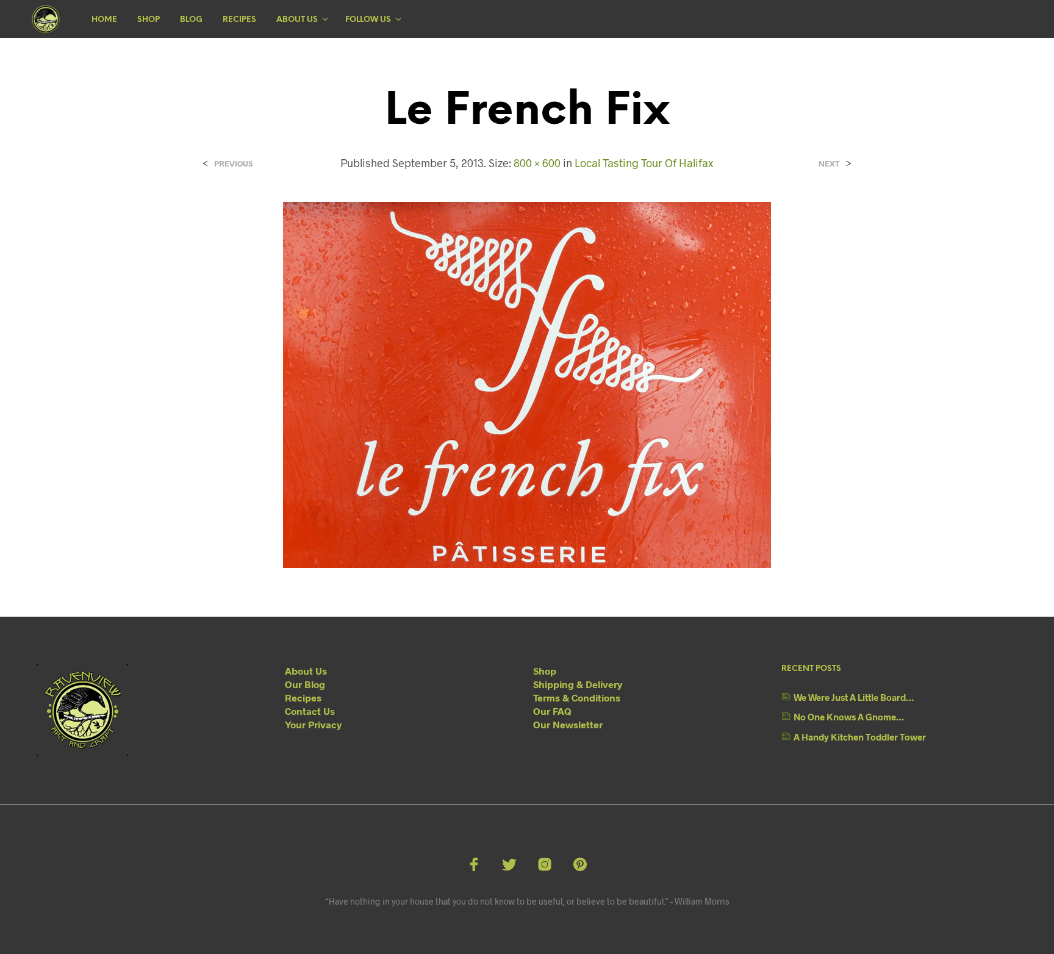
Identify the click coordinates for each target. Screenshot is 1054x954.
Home (104, 20)
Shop (148, 20)
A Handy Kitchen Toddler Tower (860, 736)
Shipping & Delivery (577, 684)
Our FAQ (552, 711)
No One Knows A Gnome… (849, 716)
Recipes (239, 20)
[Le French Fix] (527, 383)
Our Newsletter (568, 724)
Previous (233, 164)
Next (829, 164)
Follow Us (368, 20)
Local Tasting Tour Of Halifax (644, 163)
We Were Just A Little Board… (854, 697)
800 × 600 (537, 163)
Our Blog (305, 684)
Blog (191, 20)
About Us (297, 20)
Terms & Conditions (576, 697)
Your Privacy (313, 724)
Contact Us (310, 711)
